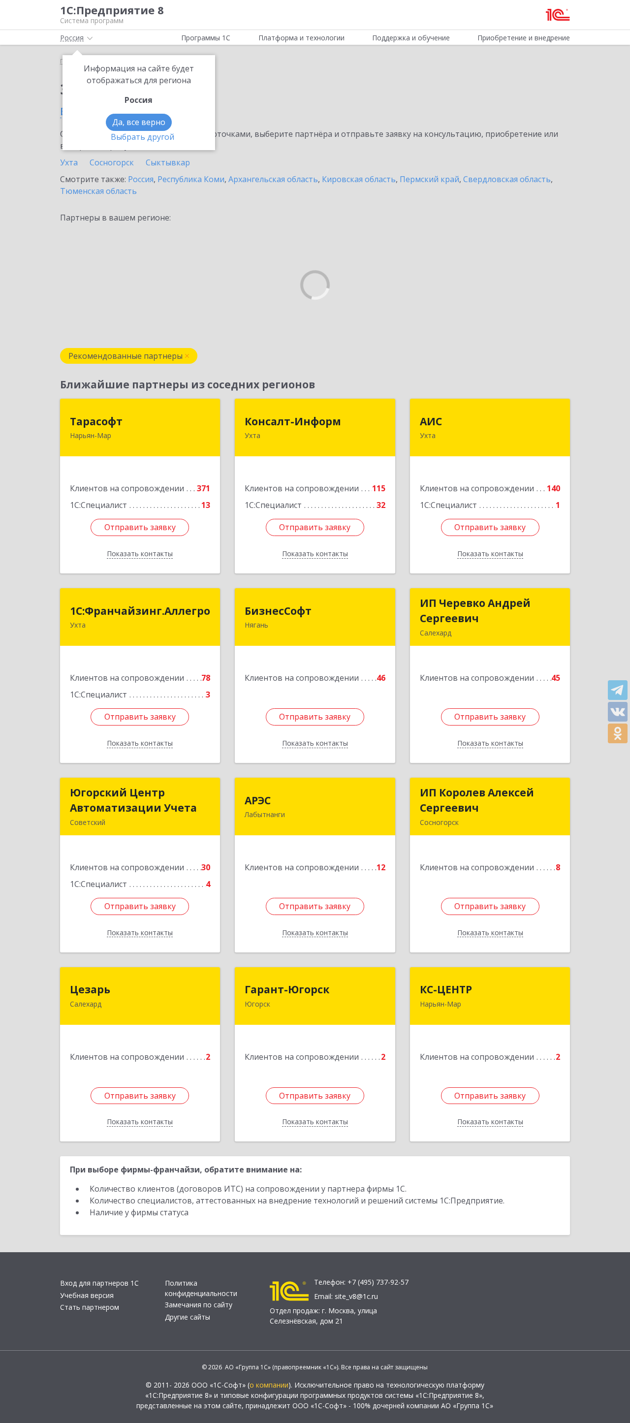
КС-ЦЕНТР (446, 989)
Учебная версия (87, 1295)
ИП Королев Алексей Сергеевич (477, 800)
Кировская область (359, 179)
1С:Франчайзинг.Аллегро (140, 611)
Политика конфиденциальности (201, 1288)
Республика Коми (191, 179)
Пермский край (429, 179)
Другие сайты (187, 1317)
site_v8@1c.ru (356, 1296)
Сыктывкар (168, 162)
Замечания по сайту (198, 1304)
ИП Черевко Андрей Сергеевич (475, 611)
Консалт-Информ (293, 421)
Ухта (69, 162)
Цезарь (90, 989)
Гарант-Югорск (287, 989)
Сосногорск (112, 162)
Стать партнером (89, 1307)
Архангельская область (273, 179)
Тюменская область (98, 191)
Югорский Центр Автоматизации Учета (133, 800)
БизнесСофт (278, 611)
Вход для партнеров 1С (99, 1283)
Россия (141, 179)
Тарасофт (96, 421)
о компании (269, 1385)
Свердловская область (507, 179)
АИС (431, 421)
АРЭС (258, 800)
